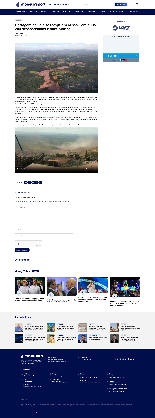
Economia (18, 20)
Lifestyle (92, 324)
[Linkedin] (50, 4)
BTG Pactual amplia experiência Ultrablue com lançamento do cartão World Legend (35, 339)
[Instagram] (52, 4)
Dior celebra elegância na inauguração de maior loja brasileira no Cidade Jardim (97, 328)
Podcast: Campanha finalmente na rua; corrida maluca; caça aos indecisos (29, 299)
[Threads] (55, 4)
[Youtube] (66, 4)
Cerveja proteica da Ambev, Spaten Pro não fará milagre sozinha (65, 328)
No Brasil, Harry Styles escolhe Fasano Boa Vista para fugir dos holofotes (66, 339)
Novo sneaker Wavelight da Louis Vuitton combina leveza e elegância (130, 328)
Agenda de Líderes (94, 335)
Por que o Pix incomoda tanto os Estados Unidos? (98, 338)
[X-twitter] (60, 4)
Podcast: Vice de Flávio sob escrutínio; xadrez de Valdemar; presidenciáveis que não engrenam (125, 303)
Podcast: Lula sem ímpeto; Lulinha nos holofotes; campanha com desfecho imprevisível (93, 299)
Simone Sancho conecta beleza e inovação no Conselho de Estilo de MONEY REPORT (130, 339)
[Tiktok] (63, 4)
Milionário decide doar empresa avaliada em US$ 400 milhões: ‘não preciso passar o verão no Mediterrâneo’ (34, 329)
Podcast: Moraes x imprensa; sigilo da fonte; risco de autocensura (61, 301)
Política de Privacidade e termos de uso (124, 412)
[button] (26, 182)
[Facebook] (58, 4)
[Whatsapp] (68, 4)
